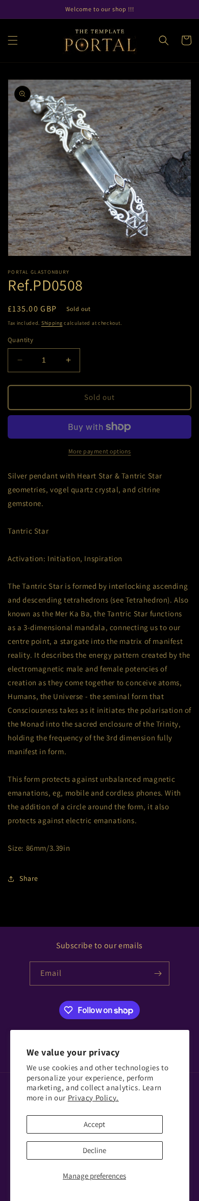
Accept (94, 1124)
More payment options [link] (99, 451)
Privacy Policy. (93, 1097)
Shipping (52, 323)
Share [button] (28, 878)
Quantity (20, 339)
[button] (13, 40)
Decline (94, 1150)
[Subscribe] (157, 974)
